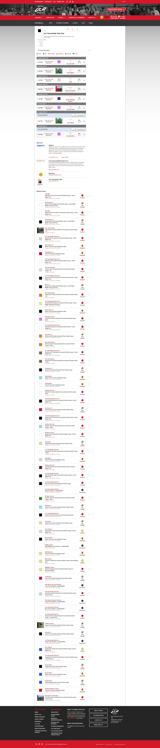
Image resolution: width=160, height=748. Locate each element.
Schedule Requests (57, 726)
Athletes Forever (49, 623)
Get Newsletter (98, 715)
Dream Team (48, 665)
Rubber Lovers (49, 545)
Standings (60, 53)
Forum (76, 53)
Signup (91, 23)
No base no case (49, 432)
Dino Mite (47, 194)
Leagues (38, 17)
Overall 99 (47, 632)
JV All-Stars (48, 576)
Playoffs (69, 53)
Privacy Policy (109, 744)
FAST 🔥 (47, 284)
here (71, 726)
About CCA (38, 714)
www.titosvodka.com (54, 181)
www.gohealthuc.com (54, 169)
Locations (75, 23)
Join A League (98, 710)
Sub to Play (50, 17)
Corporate (48, 1)
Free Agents (70, 72)
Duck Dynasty (48, 537)
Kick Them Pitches (50, 228)
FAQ (54, 1)
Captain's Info (39, 726)
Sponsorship (39, 1)
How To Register (40, 728)
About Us (92, 17)
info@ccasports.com (116, 721)
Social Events (39, 719)
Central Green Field (48, 61)
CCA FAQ (37, 724)
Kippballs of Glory (49, 567)
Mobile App (60, 1)
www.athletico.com (53, 157)
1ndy (70, 81)
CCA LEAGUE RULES (56, 731)
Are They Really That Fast (52, 449)
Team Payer (54, 712)
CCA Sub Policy (56, 728)
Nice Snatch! (48, 529)
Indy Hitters (48, 458)
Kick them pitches (50, 316)
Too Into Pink (70, 63)
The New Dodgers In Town (52, 688)
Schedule (52, 53)
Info (46, 53)
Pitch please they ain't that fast (53, 584)
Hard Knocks (48, 376)
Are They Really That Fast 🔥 (52, 236)
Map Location (65, 157)
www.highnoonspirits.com (55, 175)
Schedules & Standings (77, 17)
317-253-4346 (114, 722)
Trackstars (48, 442)
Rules (83, 23)
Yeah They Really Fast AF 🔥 (52, 398)
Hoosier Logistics (70, 90)
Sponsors (38, 721)
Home (50, 23)
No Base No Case (49, 390)
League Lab (122, 744)
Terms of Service (99, 744)
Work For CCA (98, 725)
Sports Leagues (40, 717)
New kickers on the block (51, 695)
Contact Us (98, 720)
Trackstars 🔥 (48, 334)
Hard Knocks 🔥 (49, 202)
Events (60, 17)
